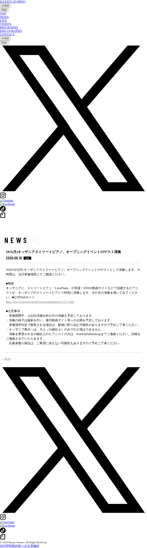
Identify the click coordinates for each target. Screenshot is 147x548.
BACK (7, 358)
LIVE (3, 20)
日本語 (5, 5)
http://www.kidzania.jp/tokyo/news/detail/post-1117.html (40, 301)
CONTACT (7, 34)
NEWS (4, 17)
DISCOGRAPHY (11, 31)
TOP (3, 13)
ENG (4, 10)
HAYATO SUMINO (12, 1)
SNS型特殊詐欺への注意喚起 (19, 545)
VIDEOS (5, 24)
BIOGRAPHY (9, 27)
